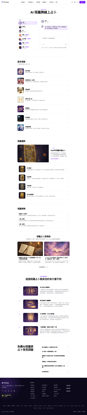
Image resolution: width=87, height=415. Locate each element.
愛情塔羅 (38, 2)
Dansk (79, 405)
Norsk (83, 405)
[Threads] (8, 391)
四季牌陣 (56, 387)
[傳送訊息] (66, 44)
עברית (65, 405)
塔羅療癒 (44, 393)
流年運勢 (44, 387)
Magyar (40, 408)
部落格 (55, 396)
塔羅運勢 (44, 2)
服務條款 (79, 411)
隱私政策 (74, 411)
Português (35, 405)
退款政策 (83, 411)
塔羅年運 (32, 387)
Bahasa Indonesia (50, 408)
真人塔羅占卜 (33, 398)
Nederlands (50, 405)
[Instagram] (5, 391)
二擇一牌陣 (56, 393)
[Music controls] (72, 2)
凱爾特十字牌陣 (45, 396)
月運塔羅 (32, 389)
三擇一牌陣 (32, 396)
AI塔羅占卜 (23, 2)
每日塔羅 (44, 389)
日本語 (17, 405)
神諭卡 (43, 391)
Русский (55, 405)
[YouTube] (14, 391)
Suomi (44, 408)
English (4, 405)
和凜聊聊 (32, 393)
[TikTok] (11, 391)
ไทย (68, 405)
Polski (75, 405)
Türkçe (71, 405)
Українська (60, 405)
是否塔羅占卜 (31, 2)
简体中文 (13, 405)
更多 (57, 2)
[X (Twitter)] (3, 391)
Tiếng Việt (35, 408)
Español (25, 405)
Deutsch (30, 405)
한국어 (21, 405)
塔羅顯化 (56, 391)
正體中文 (8, 405)
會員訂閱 (51, 2)
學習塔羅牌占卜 (42, 267)
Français (40, 405)
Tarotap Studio (57, 389)
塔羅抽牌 (32, 391)
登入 (82, 2)
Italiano (45, 405)
